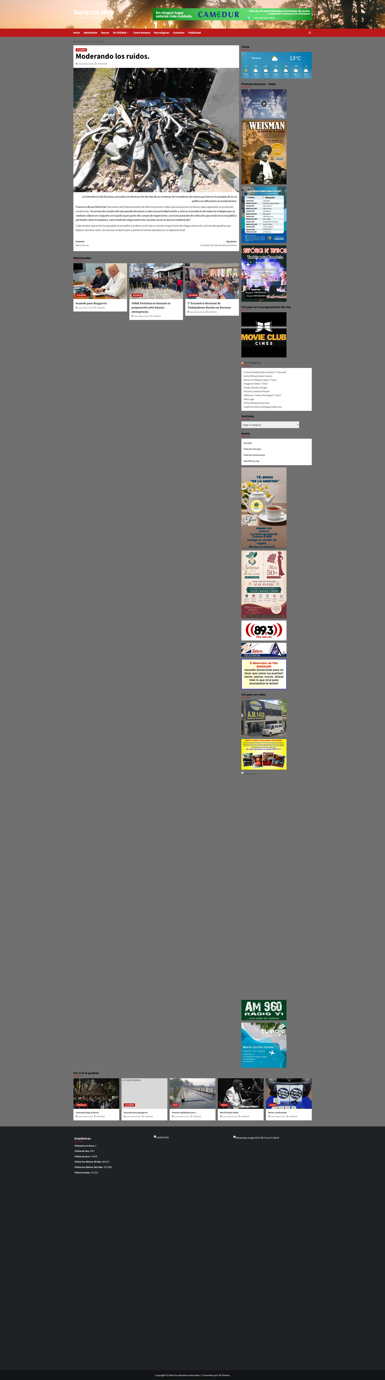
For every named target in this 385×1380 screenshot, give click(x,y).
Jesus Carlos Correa (86, 64)
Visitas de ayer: (82, 1156)
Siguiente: (218, 243)
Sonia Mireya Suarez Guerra (258, 375)
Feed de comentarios (254, 455)
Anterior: (82, 243)
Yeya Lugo (249, 399)
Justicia (273, 1105)
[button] (310, 32)
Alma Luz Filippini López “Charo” (260, 379)
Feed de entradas (252, 449)
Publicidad (194, 33)
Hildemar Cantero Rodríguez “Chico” (262, 395)
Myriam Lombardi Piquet (257, 391)
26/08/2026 (245, 1116)
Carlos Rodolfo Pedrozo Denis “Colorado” (265, 372)
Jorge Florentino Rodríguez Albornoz (263, 406)
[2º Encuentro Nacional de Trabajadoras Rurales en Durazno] (212, 281)
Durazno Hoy (93, 12)
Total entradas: (82, 1172)
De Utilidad (119, 33)
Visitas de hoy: (82, 1150)
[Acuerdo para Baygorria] (100, 281)
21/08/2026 (156, 316)
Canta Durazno (141, 33)
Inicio (76, 33)
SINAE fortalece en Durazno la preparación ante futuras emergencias (151, 307)
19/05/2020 (102, 64)
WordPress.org (251, 461)
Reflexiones (81, 1105)
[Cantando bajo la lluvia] (96, 1093)
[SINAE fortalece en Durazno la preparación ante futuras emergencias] (156, 281)
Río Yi (175, 1105)
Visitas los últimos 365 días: (88, 1167)
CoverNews (208, 1375)
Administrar (90, 33)
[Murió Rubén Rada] (241, 1093)
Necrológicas (161, 33)
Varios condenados (277, 1112)
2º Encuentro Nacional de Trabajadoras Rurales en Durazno (209, 305)
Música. (224, 1105)
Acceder (248, 443)
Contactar (179, 33)
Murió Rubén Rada (229, 1112)
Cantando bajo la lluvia (87, 1112)
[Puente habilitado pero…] (193, 1093)
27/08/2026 (100, 308)
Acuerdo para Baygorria (91, 303)
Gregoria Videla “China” (256, 383)
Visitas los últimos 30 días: (88, 1161)
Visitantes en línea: (84, 1145)
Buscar (105, 33)
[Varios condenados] (289, 1093)
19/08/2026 (212, 312)
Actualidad (81, 50)
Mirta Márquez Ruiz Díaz (256, 402)
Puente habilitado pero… (184, 1112)
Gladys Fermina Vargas (255, 387)
